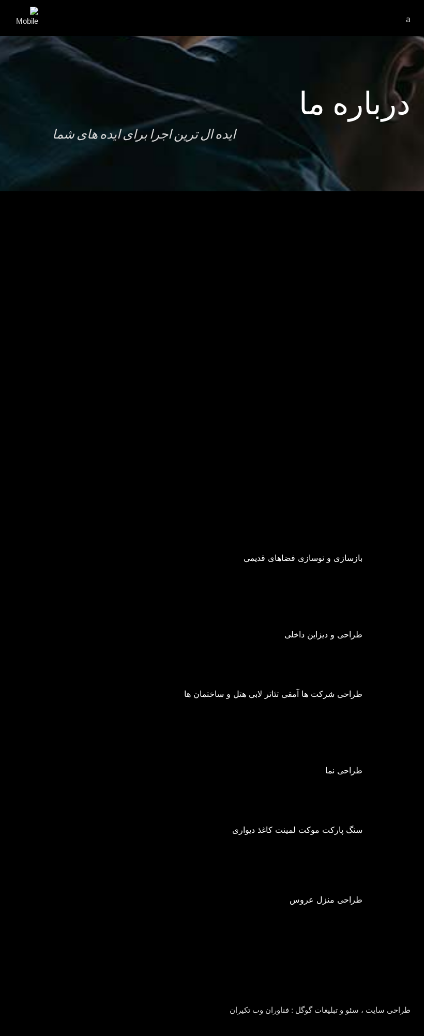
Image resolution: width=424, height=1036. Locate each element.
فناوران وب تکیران (259, 1009)
